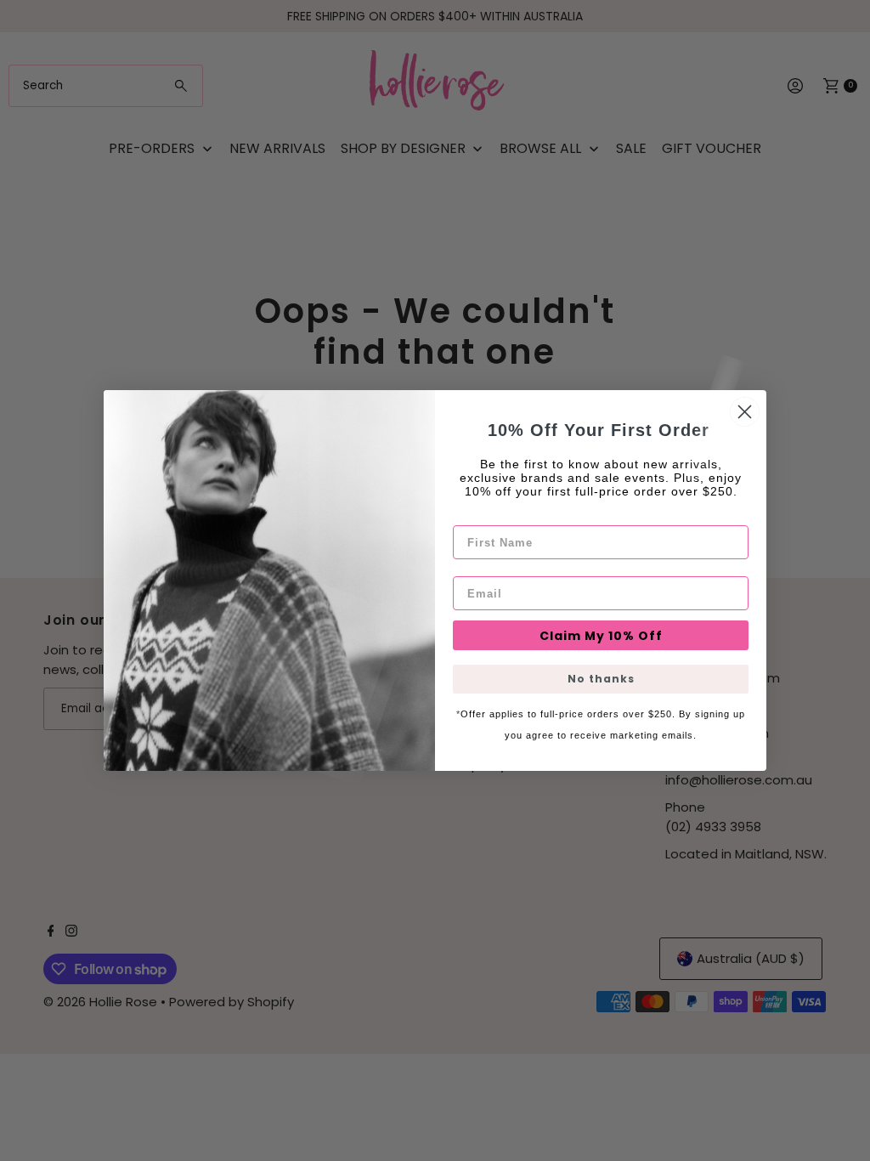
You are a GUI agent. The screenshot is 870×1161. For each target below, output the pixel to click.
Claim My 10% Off (601, 635)
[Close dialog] (745, 412)
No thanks (601, 678)
